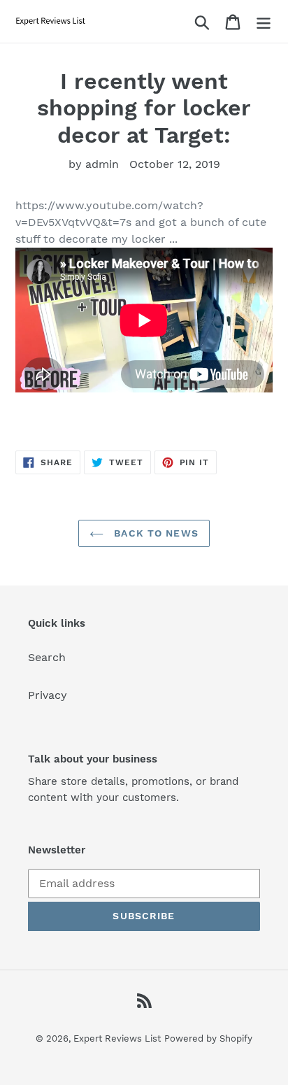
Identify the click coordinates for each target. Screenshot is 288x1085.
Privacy (47, 695)
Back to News (154, 533)
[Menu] (263, 21)
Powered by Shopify (208, 1038)
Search (47, 657)
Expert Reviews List (117, 1038)
